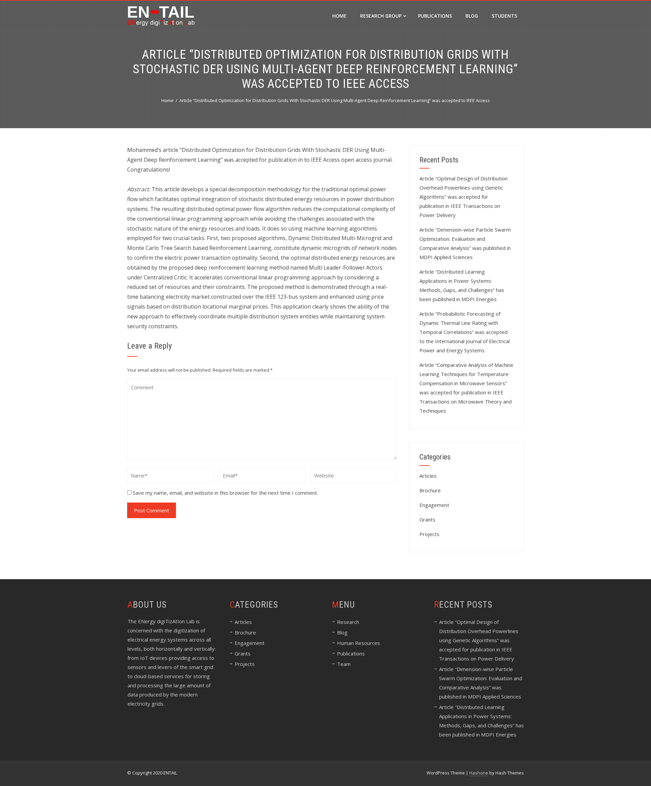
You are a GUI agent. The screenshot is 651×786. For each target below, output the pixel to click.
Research (348, 621)
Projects (429, 534)
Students (504, 16)
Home (339, 16)
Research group (380, 16)
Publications (435, 16)
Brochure (430, 490)
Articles (428, 475)
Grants (427, 519)
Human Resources (358, 643)
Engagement (434, 505)
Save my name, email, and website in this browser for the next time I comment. (225, 492)
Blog (472, 16)
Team (344, 664)
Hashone (478, 773)
